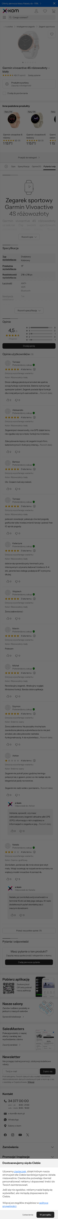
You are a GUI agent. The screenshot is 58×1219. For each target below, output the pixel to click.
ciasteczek (20, 1171)
